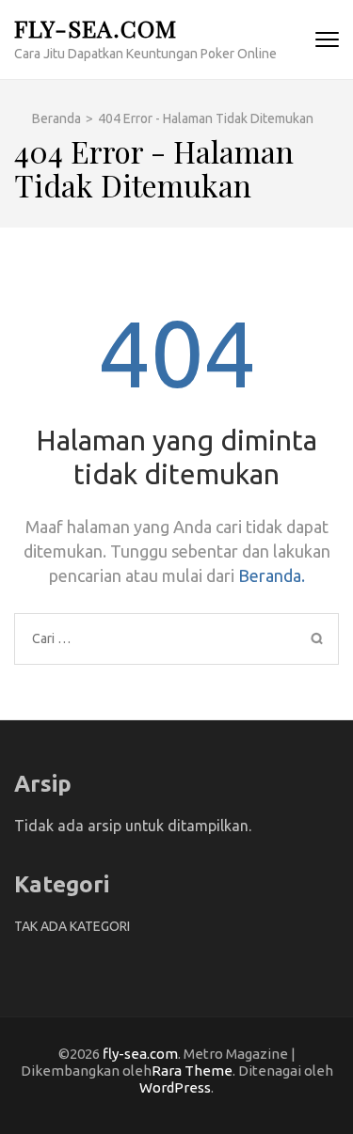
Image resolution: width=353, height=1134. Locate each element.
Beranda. (271, 575)
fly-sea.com (95, 27)
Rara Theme (192, 1071)
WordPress (175, 1087)
